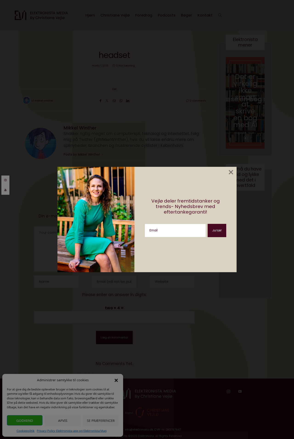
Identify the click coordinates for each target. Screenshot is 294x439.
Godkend (24, 420)
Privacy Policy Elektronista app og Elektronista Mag (72, 431)
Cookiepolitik (25, 431)
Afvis (62, 420)
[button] (116, 380)
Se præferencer (101, 420)
